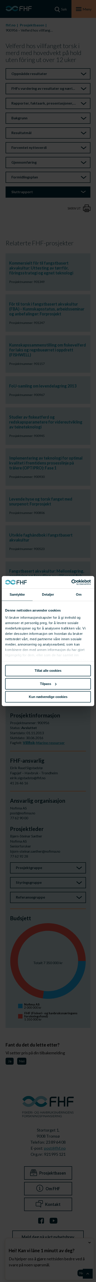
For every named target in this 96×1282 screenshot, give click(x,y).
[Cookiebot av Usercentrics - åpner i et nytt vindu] (71, 582)
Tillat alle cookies (48, 670)
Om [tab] (78, 594)
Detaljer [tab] (48, 594)
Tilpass (45, 684)
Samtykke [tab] (17, 594)
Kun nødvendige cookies (48, 697)
